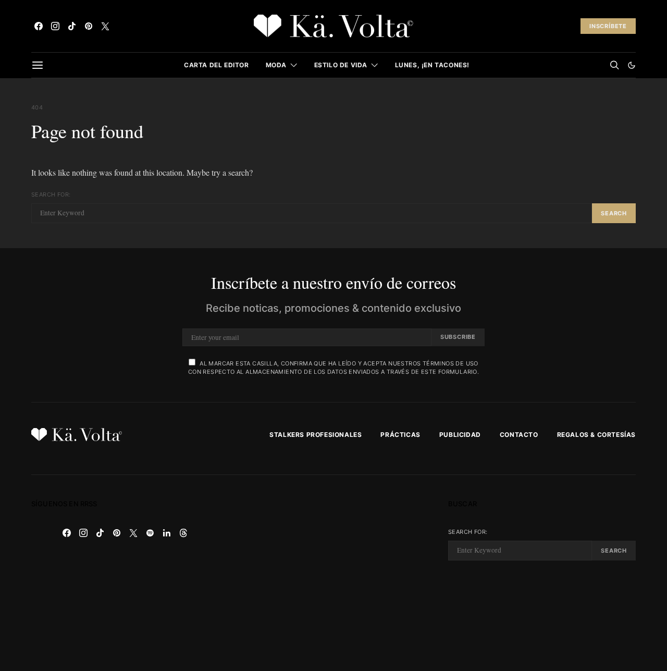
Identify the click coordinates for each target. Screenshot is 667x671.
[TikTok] (72, 26)
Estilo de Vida (340, 65)
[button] (631, 65)
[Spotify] (150, 533)
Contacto (519, 434)
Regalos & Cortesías (596, 434)
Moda (276, 65)
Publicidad (460, 434)
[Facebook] (38, 26)
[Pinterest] (88, 26)
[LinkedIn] (166, 533)
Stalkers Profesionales (315, 434)
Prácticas (400, 434)
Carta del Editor (216, 65)
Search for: (50, 194)
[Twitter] (105, 26)
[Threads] (183, 533)
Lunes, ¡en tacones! (432, 65)
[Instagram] (55, 26)
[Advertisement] (333, 573)
